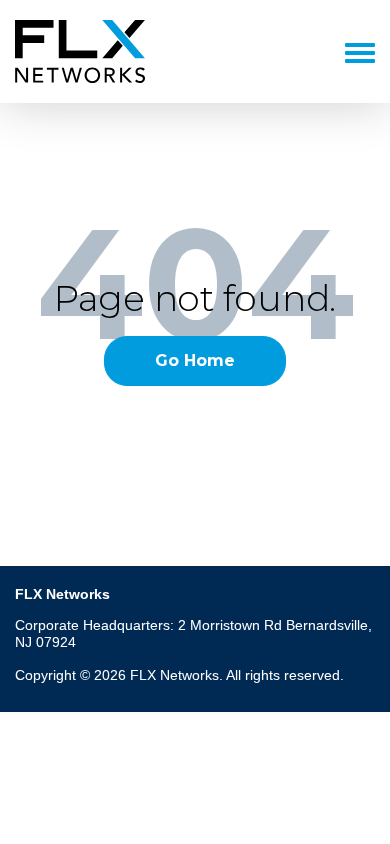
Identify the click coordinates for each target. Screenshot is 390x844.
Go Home (195, 360)
